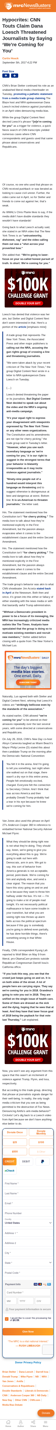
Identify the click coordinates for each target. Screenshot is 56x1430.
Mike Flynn (27, 1376)
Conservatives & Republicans (18, 1386)
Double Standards (12, 1390)
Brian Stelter (9, 1371)
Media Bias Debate (12, 1404)
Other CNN (21, 1400)
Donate (46, 1413)
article (22, 326)
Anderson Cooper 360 (22, 1395)
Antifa (19, 1381)
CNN (4, 1395)
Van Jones (8, 1381)
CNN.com (35, 1400)
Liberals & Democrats (36, 1390)
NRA (44, 1376)
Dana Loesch (26, 1371)
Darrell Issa (42, 1371)
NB (37, 1376)
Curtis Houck (10, 58)
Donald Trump (10, 1376)
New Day (7, 1400)
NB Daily (42, 1395)
